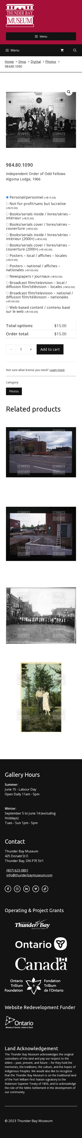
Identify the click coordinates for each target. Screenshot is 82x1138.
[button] (68, 92)
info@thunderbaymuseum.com (29, 875)
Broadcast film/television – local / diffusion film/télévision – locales (40, 284)
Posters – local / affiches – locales (36, 257)
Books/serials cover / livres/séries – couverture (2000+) (38, 247)
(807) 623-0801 (17, 870)
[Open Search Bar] (74, 50)
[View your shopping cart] (62, 50)
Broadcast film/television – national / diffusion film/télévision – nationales (39, 297)
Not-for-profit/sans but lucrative (36, 205)
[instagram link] (17, 889)
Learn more (57, 370)
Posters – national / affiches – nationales (33, 267)
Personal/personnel (33, 197)
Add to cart (50, 349)
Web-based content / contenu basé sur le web (38, 309)
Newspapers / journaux (36, 276)
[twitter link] (35, 889)
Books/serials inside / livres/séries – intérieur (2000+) (38, 236)
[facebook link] (8, 889)
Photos (14, 391)
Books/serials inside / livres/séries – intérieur (38, 216)
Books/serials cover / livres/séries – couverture (38, 226)
